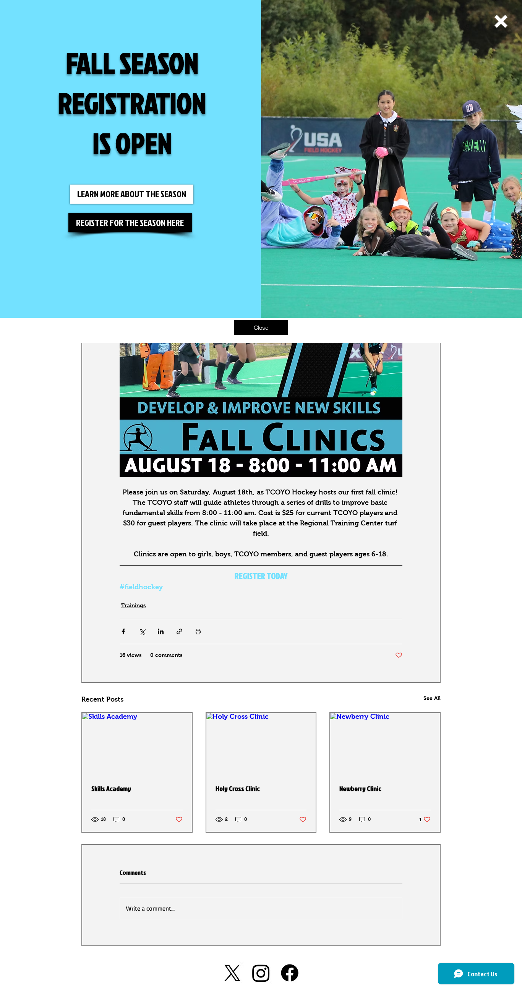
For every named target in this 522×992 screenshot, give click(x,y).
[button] (500, 21)
